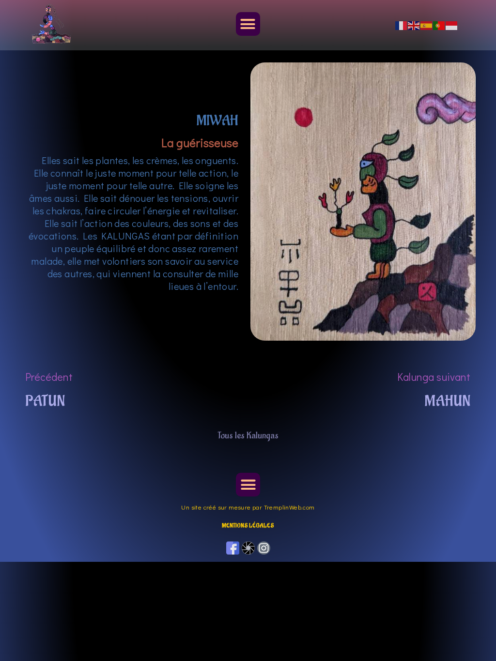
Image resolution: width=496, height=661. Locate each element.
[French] (401, 25)
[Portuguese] (439, 25)
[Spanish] (426, 25)
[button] (248, 24)
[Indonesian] (452, 25)
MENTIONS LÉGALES (248, 525)
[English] (414, 25)
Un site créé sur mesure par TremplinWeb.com (247, 507)
